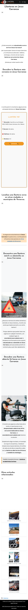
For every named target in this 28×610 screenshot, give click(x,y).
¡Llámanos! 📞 (14, 143)
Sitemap (15, 603)
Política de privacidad (17, 601)
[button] (20, 2)
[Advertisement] (14, 28)
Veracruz (5, 598)
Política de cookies (7, 601)
